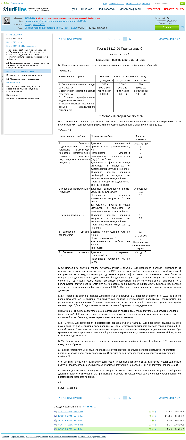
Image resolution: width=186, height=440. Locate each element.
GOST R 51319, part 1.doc (70, 412)
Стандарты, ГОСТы (35, 24)
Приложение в (13, 82)
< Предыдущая (72, 38)
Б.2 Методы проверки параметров (22, 79)
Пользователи (106, 9)
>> (178, 38)
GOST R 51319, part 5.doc (70, 416)
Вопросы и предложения (138, 3)
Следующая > (167, 38)
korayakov (30, 18)
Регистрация (17, 3)
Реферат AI (153, 9)
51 (150, 420)
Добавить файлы (130, 9)
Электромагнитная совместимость (43, 28)
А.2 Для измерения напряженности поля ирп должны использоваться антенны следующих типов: (27, 65)
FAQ (105, 3)
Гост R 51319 (71, 28)
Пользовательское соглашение (63, 437)
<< (60, 38)
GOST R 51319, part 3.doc (70, 425)
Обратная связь (116, 3)
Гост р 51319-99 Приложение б (21, 71)
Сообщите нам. (94, 18)
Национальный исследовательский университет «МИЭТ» (55, 21)
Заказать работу (174, 9)
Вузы (74, 9)
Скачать (167, 27)
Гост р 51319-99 (14, 35)
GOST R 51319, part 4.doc (70, 429)
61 (150, 412)
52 (150, 416)
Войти (6, 3)
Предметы (87, 9)
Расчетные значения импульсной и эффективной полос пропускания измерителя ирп (23, 88)
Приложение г (13, 95)
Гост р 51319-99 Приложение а (21, 46)
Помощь (5, 437)
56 (150, 425)
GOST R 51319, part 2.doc (70, 420)
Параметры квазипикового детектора (24, 75)
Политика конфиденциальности (92, 437)
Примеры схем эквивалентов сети (22, 98)
